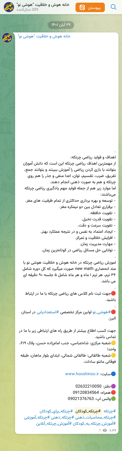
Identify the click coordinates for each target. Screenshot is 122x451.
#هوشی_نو (102, 312)
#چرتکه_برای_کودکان (56, 411)
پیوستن (94, 8)
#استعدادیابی (48, 312)
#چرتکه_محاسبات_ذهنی (95, 417)
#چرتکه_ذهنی (62, 417)
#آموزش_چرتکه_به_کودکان (94, 424)
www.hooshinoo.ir (82, 374)
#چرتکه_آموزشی (37, 417)
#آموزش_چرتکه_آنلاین (54, 424)
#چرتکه (110, 411)
